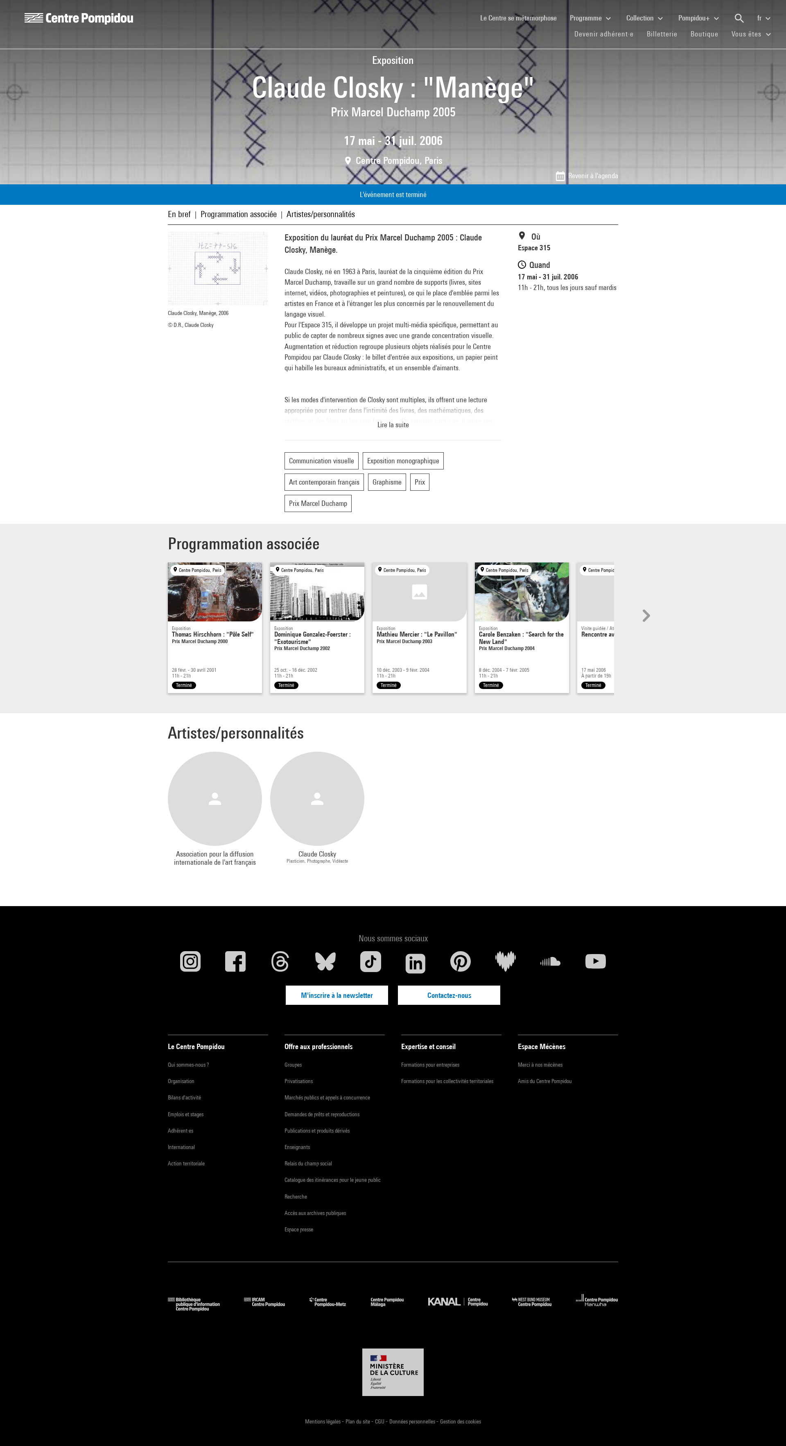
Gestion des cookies (460, 1421)
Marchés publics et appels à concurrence (327, 1097)
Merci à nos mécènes (540, 1064)
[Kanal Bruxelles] (464, 1308)
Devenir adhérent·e (607, 33)
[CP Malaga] (393, 1308)
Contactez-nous (449, 995)
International (181, 1147)
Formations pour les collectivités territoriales (447, 1081)
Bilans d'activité (184, 1097)
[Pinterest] (460, 963)
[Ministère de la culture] (393, 1372)
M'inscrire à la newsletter (337, 995)
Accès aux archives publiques (315, 1213)
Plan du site (358, 1421)
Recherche (296, 1196)
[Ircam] (270, 1308)
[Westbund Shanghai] (538, 1308)
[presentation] (645, 616)
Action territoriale (186, 1163)
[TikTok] (370, 963)
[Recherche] (739, 18)
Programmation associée (239, 214)
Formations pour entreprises (430, 1064)
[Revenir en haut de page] (767, 1427)
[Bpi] (200, 1308)
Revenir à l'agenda (593, 175)
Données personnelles (412, 1421)
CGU (380, 1421)
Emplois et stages (185, 1114)
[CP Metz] (333, 1308)
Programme (586, 18)
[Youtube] (595, 963)
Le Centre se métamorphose (521, 17)
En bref (179, 214)
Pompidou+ (694, 18)
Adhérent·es (180, 1130)
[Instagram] (190, 963)
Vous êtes (747, 33)
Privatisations (299, 1081)
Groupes (293, 1064)
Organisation (181, 1081)
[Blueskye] (325, 963)
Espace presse (299, 1229)
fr (760, 18)
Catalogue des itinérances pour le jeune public (333, 1179)
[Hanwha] (597, 1308)
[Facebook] (235, 963)
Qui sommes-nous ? (188, 1064)
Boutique (708, 33)
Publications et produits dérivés (317, 1130)
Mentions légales (323, 1421)
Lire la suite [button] (393, 424)
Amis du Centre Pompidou (545, 1081)
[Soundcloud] (550, 963)
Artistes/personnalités (321, 214)
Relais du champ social (308, 1163)
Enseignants (297, 1147)
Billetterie (662, 33)
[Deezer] (505, 963)
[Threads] (280, 963)
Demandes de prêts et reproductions (322, 1114)
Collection (640, 18)
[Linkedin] (415, 963)
